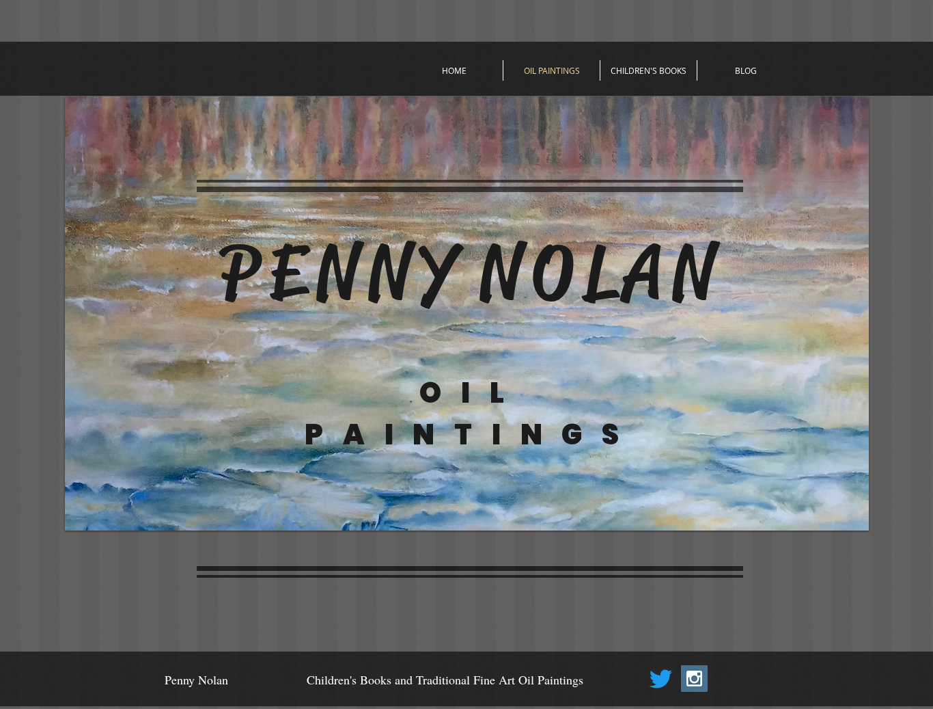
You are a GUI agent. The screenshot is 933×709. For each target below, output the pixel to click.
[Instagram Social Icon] (694, 678)
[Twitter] (660, 678)
